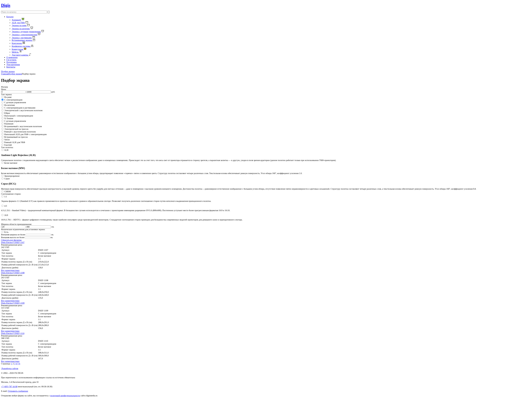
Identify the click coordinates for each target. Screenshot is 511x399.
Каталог (10, 17)
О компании (12, 57)
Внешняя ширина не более (13, 234)
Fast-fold (8, 145)
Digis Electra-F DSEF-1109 (12, 303)
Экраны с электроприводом (25, 35)
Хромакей (16, 20)
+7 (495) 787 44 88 (9, 386)
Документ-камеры (20, 55)
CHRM (7, 191)
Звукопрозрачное (12, 176)
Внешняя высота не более (12, 237)
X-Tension (8, 118)
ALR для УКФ (18, 23)
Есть (6, 232)
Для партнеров (13, 64)
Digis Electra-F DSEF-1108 (12, 273)
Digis (5, 5)
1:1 (5, 196)
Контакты (10, 67)
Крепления (17, 43)
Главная (4, 74)
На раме (8, 97)
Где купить (11, 60)
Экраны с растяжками (22, 38)
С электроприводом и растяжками (19, 108)
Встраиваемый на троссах (16, 137)
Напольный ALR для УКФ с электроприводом (25, 134)
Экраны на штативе (21, 29)
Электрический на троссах (16, 129)
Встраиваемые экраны (22, 40)
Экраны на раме (19, 25)
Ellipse (7, 113)
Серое (7, 178)
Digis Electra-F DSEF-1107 (12, 242)
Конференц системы (21, 46)
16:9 (6, 215)
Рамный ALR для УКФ (14, 142)
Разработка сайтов (9, 368)
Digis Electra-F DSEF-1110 (12, 333)
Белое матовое (10, 163)
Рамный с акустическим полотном (20, 132)
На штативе (9, 105)
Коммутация (18, 49)
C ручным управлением (15, 121)
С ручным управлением (15, 102)
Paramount (8, 124)
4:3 (5, 206)
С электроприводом (13, 100)
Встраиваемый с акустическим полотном (23, 126)
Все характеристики (10, 270)
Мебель (15, 52)
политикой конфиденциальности (65, 395)
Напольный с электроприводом (18, 116)
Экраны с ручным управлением (26, 31)
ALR (6, 150)
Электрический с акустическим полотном (23, 110)
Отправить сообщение (18, 391)
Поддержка (11, 62)
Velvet (7, 140)
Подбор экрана (15, 74)
